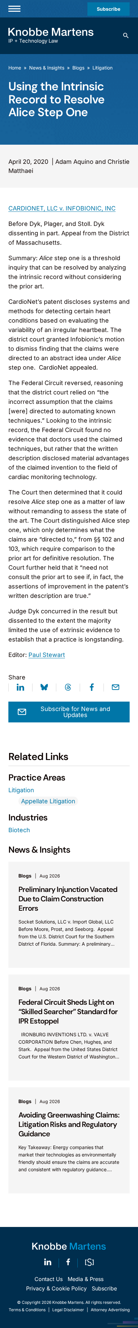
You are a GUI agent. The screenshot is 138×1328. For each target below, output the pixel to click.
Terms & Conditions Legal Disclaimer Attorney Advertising (69, 1309)
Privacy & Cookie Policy (56, 1288)
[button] (126, 35)
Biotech (19, 830)
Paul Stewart (46, 654)
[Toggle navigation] (14, 9)
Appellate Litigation (48, 801)
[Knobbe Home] (69, 1246)
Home (14, 67)
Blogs (78, 67)
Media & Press (86, 1279)
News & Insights (46, 67)
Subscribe (108, 9)
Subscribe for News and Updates (75, 711)
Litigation (102, 67)
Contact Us (48, 1279)
